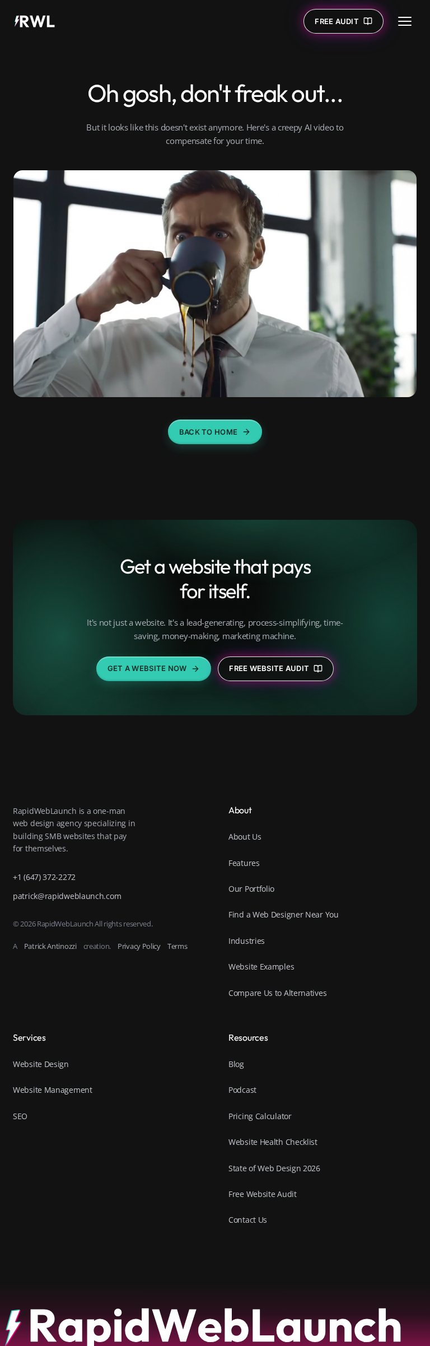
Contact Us (247, 1219)
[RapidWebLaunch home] (35, 21)
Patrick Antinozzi (50, 946)
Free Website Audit (269, 668)
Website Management (52, 1089)
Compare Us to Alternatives (277, 993)
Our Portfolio (251, 888)
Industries (246, 940)
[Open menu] (404, 21)
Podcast (242, 1089)
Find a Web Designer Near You (283, 914)
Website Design (41, 1064)
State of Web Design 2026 (274, 1168)
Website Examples (261, 966)
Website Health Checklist (272, 1142)
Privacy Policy (139, 946)
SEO (20, 1116)
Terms (177, 946)
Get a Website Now (147, 668)
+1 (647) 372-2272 (44, 877)
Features (244, 863)
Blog (236, 1064)
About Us (244, 836)
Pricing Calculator (260, 1116)
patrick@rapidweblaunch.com (67, 896)
